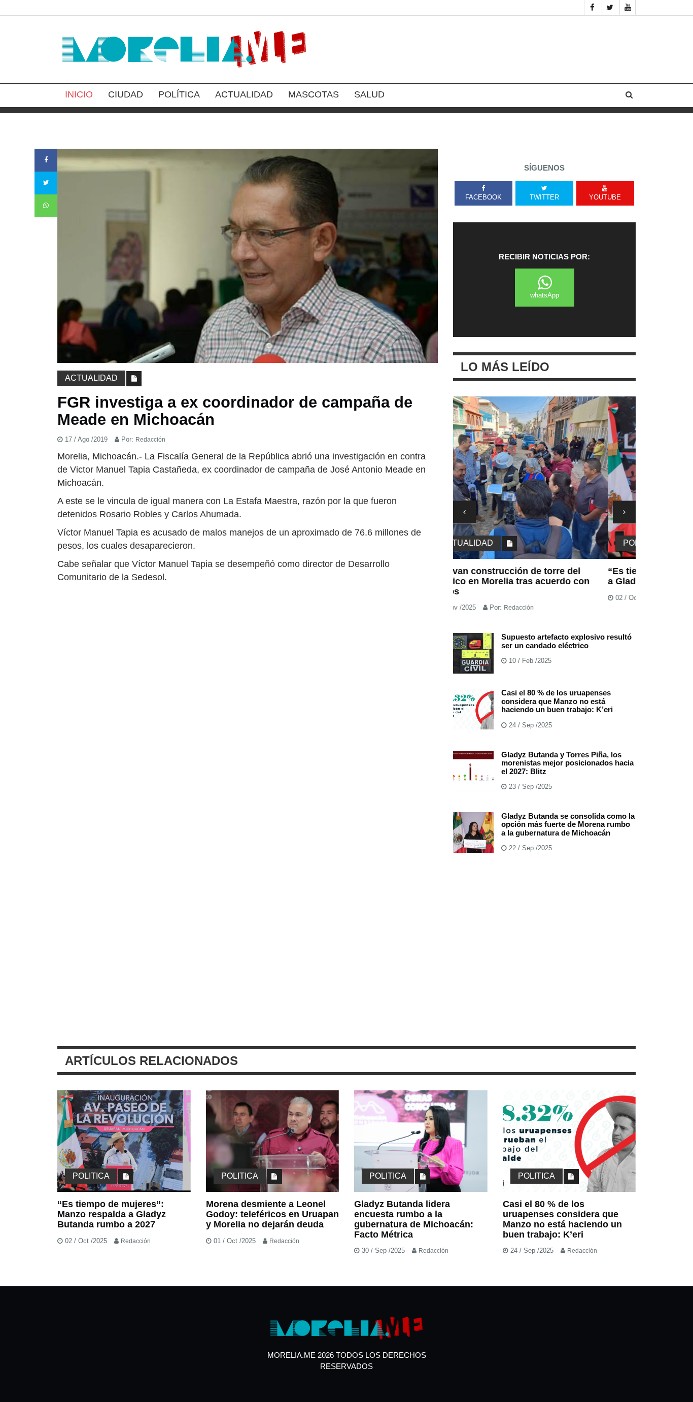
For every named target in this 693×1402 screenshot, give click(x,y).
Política (179, 94)
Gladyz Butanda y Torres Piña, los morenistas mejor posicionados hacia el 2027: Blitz (567, 763)
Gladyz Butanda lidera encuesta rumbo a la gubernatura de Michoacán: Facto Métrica (413, 1219)
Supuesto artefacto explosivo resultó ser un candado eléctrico (566, 641)
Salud (369, 94)
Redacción (150, 439)
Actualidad (244, 94)
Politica (486, 543)
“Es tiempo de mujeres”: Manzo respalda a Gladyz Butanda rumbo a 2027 (542, 576)
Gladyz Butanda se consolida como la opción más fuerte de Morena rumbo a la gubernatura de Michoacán (568, 824)
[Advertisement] (247, 660)
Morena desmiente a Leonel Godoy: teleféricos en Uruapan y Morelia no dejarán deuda (272, 1214)
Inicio (79, 94)
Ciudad (125, 94)
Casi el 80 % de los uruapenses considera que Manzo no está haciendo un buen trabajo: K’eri (557, 701)
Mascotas (313, 94)
